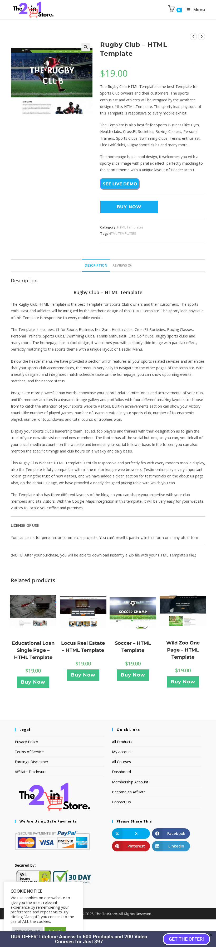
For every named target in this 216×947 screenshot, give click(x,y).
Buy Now (129, 206)
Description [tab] (96, 265)
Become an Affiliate (129, 791)
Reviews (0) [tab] (122, 265)
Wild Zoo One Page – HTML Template (183, 650)
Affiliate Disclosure (31, 771)
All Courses (121, 761)
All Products (122, 741)
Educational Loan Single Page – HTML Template (33, 650)
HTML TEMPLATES (122, 233)
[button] (85, 47)
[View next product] (201, 36)
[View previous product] (193, 36)
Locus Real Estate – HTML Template (83, 646)
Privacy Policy (26, 741)
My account (122, 751)
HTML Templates (130, 227)
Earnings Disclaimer (31, 761)
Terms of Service (29, 751)
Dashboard (121, 771)
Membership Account (130, 781)
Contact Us (121, 801)
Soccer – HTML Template (133, 646)
